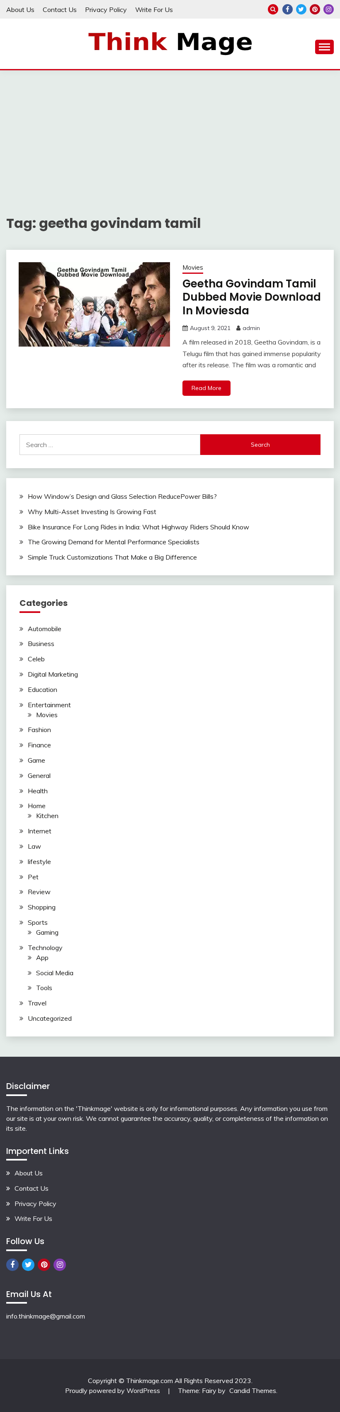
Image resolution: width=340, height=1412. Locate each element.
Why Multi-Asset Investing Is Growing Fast (92, 511)
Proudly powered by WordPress (113, 1390)
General (39, 775)
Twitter (301, 9)
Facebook (287, 9)
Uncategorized (50, 1018)
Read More (206, 388)
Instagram (328, 9)
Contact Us (60, 9)
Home (37, 806)
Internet (39, 831)
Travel (37, 1003)
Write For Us (154, 9)
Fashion (39, 729)
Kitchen (47, 815)
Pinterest (315, 9)
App (42, 957)
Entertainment (49, 705)
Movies (192, 267)
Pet (33, 877)
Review (39, 892)
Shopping (42, 907)
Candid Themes (252, 1390)
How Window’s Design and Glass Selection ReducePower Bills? (122, 496)
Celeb (36, 659)
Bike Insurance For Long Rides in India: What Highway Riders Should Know (138, 527)
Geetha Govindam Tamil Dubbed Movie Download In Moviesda (251, 297)
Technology (45, 947)
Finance (39, 745)
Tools (44, 988)
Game (36, 760)
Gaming (47, 932)
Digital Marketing (53, 674)
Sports (38, 922)
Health (38, 791)
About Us (20, 9)
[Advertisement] (170, 132)
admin (251, 328)
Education (42, 689)
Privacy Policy (106, 9)
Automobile (44, 629)
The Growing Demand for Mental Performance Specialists (113, 542)
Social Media (54, 973)
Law (34, 846)
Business (41, 643)
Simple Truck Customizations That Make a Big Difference (112, 557)
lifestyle (39, 861)
